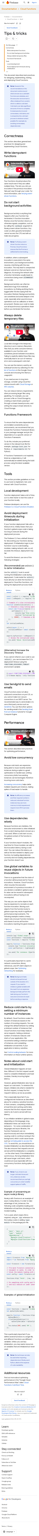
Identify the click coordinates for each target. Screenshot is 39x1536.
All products (6, 1518)
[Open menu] (3, 2)
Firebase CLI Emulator (19, 507)
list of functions (10, 370)
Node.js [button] (9, 590)
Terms (4, 1526)
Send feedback (12, 28)
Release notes (6, 1485)
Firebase (7, 17)
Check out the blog (8, 1452)
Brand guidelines (7, 1488)
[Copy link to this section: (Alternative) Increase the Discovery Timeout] (25, 653)
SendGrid (7, 707)
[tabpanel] (19, 619)
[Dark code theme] (29, 594)
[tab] (9, 590)
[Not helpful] (20, 23)
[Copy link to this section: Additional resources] (32, 1373)
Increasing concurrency (13, 784)
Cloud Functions (28, 9)
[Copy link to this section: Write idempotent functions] (18, 156)
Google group (6, 1481)
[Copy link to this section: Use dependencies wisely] (14, 822)
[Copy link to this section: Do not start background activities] (6, 209)
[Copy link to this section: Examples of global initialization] (6, 1297)
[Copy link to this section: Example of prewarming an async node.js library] (26, 1194)
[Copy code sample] (33, 594)
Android (4, 1504)
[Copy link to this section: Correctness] (25, 136)
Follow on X (5, 1459)
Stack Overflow (7, 1478)
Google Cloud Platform (9, 1514)
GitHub (4, 1443)
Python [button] (17, 590)
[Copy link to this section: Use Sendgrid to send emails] (14, 687)
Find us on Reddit (7, 1456)
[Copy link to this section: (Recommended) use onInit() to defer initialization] (27, 568)
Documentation (9, 9)
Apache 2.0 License (8, 1411)
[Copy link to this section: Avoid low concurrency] (6, 761)
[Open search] (24, 2)
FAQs (3, 1491)
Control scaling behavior (16, 1052)
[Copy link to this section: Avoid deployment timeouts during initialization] (21, 520)
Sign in (34, 2)
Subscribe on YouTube (9, 1462)
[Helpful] (17, 23)
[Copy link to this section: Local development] (30, 491)
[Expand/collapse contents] (17, 45)
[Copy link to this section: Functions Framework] (6, 418)
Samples (4, 1437)
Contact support (7, 1475)
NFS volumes (9, 387)
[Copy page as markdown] (13, 38)
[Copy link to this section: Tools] (14, 474)
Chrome (4, 1508)
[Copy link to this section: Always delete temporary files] (26, 319)
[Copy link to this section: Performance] (26, 723)
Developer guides (7, 1430)
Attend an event (7, 1466)
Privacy (10, 1526)
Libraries (4, 1440)
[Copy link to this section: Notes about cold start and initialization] (27, 1064)
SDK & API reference (8, 1433)
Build (21, 19)
